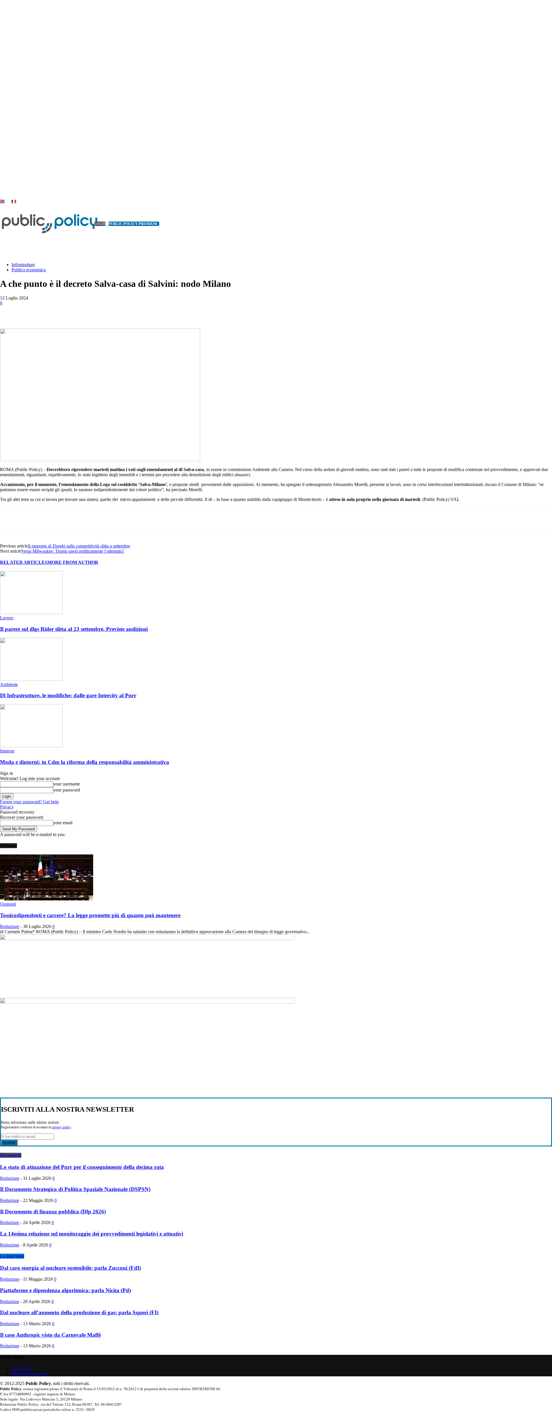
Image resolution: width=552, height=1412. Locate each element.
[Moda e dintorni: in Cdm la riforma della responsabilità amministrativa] (31, 745)
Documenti (10, 1155)
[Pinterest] (94, 312)
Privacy (7, 806)
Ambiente (9, 684)
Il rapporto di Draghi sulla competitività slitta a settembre (79, 545)
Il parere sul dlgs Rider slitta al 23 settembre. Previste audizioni (74, 629)
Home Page (22, 1368)
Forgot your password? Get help (29, 801)
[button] (539, 250)
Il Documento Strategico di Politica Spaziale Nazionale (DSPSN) (75, 1189)
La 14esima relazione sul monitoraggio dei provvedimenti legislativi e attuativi (91, 1234)
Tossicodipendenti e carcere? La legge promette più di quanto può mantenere (90, 915)
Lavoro (6, 617)
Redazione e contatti (30, 1373)
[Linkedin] (3, 195)
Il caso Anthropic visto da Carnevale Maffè (50, 1335)
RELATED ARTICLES (23, 562)
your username (66, 783)
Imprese (7, 750)
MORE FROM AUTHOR (72, 562)
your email (62, 822)
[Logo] (43, 223)
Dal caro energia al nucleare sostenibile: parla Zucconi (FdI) (70, 1268)
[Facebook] (52, 312)
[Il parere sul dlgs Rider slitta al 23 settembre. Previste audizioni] (31, 612)
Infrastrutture (23, 264)
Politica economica (29, 269)
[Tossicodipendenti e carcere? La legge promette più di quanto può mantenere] (46, 898)
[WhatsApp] (114, 312)
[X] (10, 195)
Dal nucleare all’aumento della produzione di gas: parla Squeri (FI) (79, 1312)
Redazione (9, 926)
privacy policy (61, 1127)
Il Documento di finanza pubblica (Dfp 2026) (53, 1212)
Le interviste (12, 1256)
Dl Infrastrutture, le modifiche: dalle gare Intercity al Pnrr (68, 695)
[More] (135, 312)
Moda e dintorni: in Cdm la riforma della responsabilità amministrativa (84, 762)
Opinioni (8, 904)
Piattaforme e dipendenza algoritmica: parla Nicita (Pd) (65, 1290)
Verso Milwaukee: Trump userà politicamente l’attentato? (72, 551)
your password (66, 789)
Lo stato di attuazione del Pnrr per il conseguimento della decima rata (82, 1167)
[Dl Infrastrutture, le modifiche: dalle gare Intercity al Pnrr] (31, 679)
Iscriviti (9, 1142)
